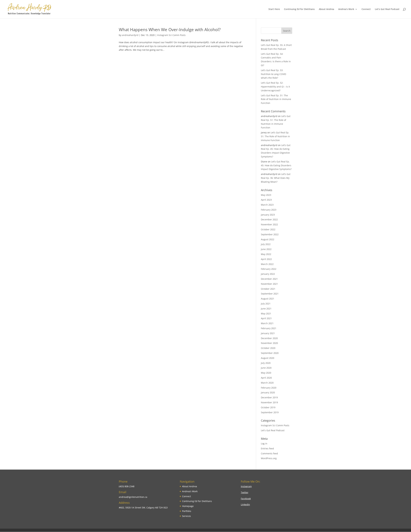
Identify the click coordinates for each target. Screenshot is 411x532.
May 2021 (266, 313)
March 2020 (267, 382)
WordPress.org (269, 458)
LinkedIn (245, 504)
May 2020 (266, 372)
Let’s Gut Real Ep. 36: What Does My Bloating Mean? (275, 178)
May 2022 (266, 254)
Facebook (246, 498)
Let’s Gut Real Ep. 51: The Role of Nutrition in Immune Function (276, 99)
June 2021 (266, 308)
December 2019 (269, 397)
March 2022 (267, 264)
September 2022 (270, 234)
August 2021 (267, 298)
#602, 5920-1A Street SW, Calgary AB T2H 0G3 (143, 507)
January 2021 (268, 333)
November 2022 (269, 224)
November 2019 (269, 402)
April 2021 (266, 318)
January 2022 (268, 273)
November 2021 (269, 283)
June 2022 (266, 249)
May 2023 (266, 194)
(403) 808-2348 (126, 486)
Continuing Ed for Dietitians (299, 9)
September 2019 (270, 412)
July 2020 (266, 362)
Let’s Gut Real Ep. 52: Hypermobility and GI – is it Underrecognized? (275, 86)
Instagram (246, 486)
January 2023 (268, 214)
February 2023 (268, 209)
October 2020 (268, 348)
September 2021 (270, 293)
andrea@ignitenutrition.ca (133, 496)
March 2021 (267, 323)
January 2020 (268, 392)
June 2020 (266, 367)
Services (186, 516)
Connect (366, 9)
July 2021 (266, 303)
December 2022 (269, 219)
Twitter (244, 492)
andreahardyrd (130, 35)
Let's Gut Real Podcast (272, 430)
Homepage (188, 506)
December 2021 (269, 278)
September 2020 (270, 353)
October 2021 (268, 288)
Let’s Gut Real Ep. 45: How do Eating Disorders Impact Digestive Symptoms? (276, 165)
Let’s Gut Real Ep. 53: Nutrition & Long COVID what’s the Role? (273, 74)
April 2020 (266, 377)
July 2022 (266, 244)
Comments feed (269, 453)
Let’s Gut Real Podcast (387, 9)
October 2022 (268, 229)
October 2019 (268, 407)
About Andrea (326, 9)
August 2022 (267, 239)
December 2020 (269, 338)
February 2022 (268, 268)
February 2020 (268, 387)
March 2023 (267, 204)
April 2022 (266, 259)
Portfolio (186, 511)
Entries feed (267, 448)
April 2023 (266, 199)
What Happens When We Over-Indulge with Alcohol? (170, 29)
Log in (264, 443)
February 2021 (268, 328)
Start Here (274, 9)
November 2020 (269, 343)
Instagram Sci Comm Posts (171, 35)
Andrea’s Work (346, 9)
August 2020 (267, 357)
